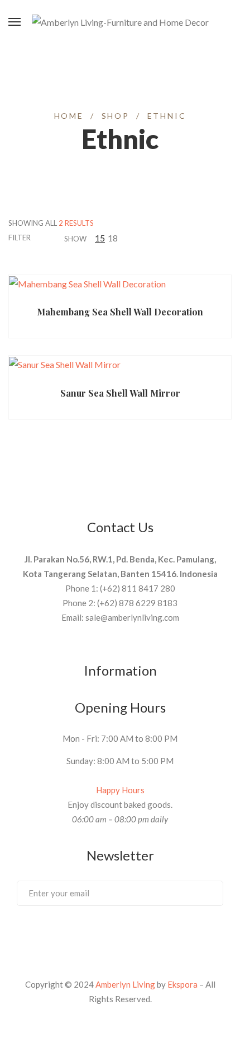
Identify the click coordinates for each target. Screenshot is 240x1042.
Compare (195, 291)
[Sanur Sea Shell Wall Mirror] (120, 364)
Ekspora (182, 984)
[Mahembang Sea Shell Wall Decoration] (120, 283)
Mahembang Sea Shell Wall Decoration (120, 312)
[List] (160, 237)
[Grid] (146, 237)
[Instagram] (161, 935)
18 (113, 237)
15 (100, 237)
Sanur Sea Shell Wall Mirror (120, 393)
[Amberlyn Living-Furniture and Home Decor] (120, 22)
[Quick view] (151, 291)
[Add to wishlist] (173, 291)
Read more (61, 291)
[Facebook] (79, 935)
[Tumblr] (141, 935)
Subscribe (203, 892)
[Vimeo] (120, 935)
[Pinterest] (99, 935)
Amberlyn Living (125, 984)
